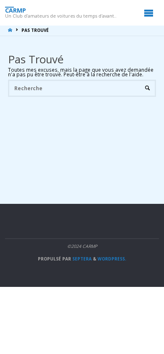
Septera (81, 259)
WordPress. (112, 259)
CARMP (15, 10)
